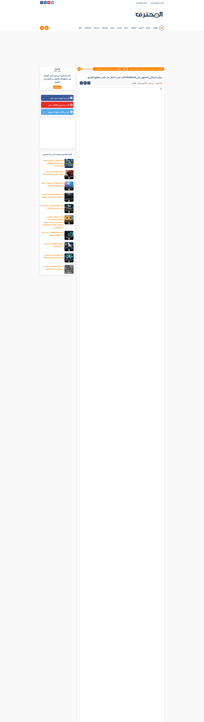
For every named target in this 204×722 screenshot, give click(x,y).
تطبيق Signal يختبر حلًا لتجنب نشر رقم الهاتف (53, 245)
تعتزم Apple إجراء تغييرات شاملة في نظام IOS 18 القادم (52, 184)
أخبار (80, 27)
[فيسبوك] (67, 2)
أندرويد (141, 27)
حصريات (96, 27)
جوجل (112, 27)
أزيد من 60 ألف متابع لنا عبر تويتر (58, 112)
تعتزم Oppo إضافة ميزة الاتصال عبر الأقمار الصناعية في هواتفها (52, 195)
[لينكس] (59, 2)
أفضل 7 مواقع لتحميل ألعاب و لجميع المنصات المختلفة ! (53, 267)
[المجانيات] (74, 2)
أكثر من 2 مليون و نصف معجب (59, 98)
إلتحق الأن (57, 87)
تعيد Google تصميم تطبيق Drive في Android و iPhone (53, 256)
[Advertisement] (102, 48)
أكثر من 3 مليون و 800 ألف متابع (59, 105)
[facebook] (41, 2)
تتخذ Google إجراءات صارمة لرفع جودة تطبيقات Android (52, 206)
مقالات (155, 27)
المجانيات (87, 27)
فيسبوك (105, 27)
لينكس (119, 27)
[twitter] (52, 2)
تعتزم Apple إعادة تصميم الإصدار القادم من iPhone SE (53, 173)
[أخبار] (77, 2)
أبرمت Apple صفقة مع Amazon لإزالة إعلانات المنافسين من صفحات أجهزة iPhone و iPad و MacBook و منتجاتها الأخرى (52, 222)
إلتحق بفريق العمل (141, 2)
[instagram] (45, 2)
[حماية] (56, 2)
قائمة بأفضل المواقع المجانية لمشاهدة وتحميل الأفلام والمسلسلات (53, 162)
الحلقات (133, 27)
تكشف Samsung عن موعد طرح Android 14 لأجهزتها (52, 233)
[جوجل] (63, 2)
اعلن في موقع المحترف (157, 2)
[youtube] (48, 2)
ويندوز (148, 27)
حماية (126, 27)
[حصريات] (70, 2)
